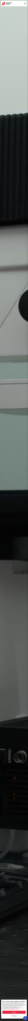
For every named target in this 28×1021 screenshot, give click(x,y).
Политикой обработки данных (12, 1008)
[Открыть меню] (25, 3)
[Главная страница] (7, 3)
